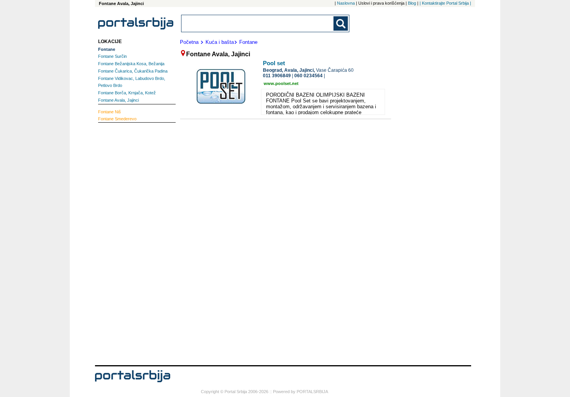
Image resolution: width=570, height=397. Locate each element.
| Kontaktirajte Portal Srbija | (445, 3)
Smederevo (117, 118)
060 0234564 (308, 75)
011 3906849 (277, 75)
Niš (109, 111)
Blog (412, 3)
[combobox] (257, 23)
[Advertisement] (129, 243)
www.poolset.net (281, 83)
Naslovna (346, 3)
